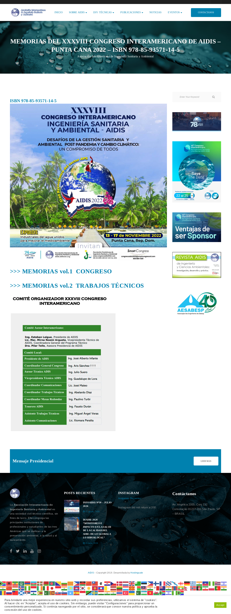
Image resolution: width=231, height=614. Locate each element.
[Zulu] (181, 592)
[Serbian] (28, 592)
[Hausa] (212, 583)
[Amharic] (15, 583)
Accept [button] (220, 605)
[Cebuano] (77, 583)
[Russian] (9, 592)
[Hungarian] (15, 588)
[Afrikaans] (3, 583)
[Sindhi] (46, 592)
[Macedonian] (132, 588)
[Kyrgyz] (95, 588)
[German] (187, 583)
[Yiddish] (169, 592)
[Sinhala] (52, 592)
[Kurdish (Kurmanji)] (89, 588)
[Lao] (101, 588)
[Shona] (40, 592)
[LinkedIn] (25, 551)
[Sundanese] (83, 592)
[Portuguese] (218, 588)
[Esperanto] (138, 583)
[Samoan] (15, 592)
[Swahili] (89, 592)
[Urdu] (138, 592)
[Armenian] (28, 583)
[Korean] (83, 588)
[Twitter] (17, 551)
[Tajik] (101, 592)
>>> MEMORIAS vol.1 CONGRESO (61, 271)
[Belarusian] (46, 583)
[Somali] (70, 592)
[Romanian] (3, 592)
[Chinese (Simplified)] (89, 583)
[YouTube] (32, 551)
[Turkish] (126, 592)
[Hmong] (9, 588)
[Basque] (40, 583)
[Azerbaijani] (34, 583)
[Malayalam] (150, 588)
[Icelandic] (21, 588)
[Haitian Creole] (205, 583)
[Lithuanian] (120, 588)
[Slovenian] (64, 592)
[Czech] (113, 583)
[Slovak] (58, 592)
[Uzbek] (144, 592)
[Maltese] (156, 588)
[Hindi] (3, 588)
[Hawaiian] (218, 583)
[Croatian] (107, 583)
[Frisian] (169, 583)
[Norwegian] (193, 588)
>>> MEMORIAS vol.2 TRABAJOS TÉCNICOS (77, 285)
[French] (163, 583)
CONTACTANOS (206, 12)
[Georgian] (181, 583)
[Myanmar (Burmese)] (181, 588)
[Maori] (163, 588)
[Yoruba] (175, 592)
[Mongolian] (175, 588)
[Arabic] (21, 583)
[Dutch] (126, 583)
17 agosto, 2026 (92, 511)
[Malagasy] (138, 588)
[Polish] (212, 588)
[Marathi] (169, 588)
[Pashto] (199, 588)
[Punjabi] (224, 588)
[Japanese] (52, 588)
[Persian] (205, 588)
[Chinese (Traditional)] (95, 583)
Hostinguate (136, 572)
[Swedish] (95, 592)
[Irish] (40, 588)
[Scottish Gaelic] (21, 592)
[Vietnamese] (150, 592)
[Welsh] (156, 592)
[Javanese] (58, 588)
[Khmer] (77, 588)
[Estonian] (144, 583)
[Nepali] (187, 588)
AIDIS (91, 572)
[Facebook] (11, 551)
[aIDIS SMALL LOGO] (15, 493)
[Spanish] (77, 592)
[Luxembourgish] (126, 588)
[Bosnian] (58, 583)
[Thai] (120, 592)
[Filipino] (150, 583)
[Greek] (193, 583)
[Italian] (46, 588)
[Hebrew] (224, 583)
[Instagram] (39, 551)
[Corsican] (101, 583)
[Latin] (107, 588)
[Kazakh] (70, 588)
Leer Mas (206, 461)
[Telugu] (113, 592)
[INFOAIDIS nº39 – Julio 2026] (71, 506)
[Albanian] (9, 583)
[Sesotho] (34, 592)
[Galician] (175, 583)
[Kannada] (64, 588)
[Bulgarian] (64, 583)
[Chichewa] (83, 583)
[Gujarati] (199, 583)
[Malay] (144, 588)
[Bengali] (52, 583)
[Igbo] (28, 588)
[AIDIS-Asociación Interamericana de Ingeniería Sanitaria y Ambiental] (28, 12)
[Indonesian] (34, 588)
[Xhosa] (163, 592)
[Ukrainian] (132, 592)
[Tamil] (107, 592)
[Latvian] (113, 588)
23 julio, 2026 (91, 543)
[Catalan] (70, 583)
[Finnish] (156, 583)
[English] (132, 583)
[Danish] (120, 583)
